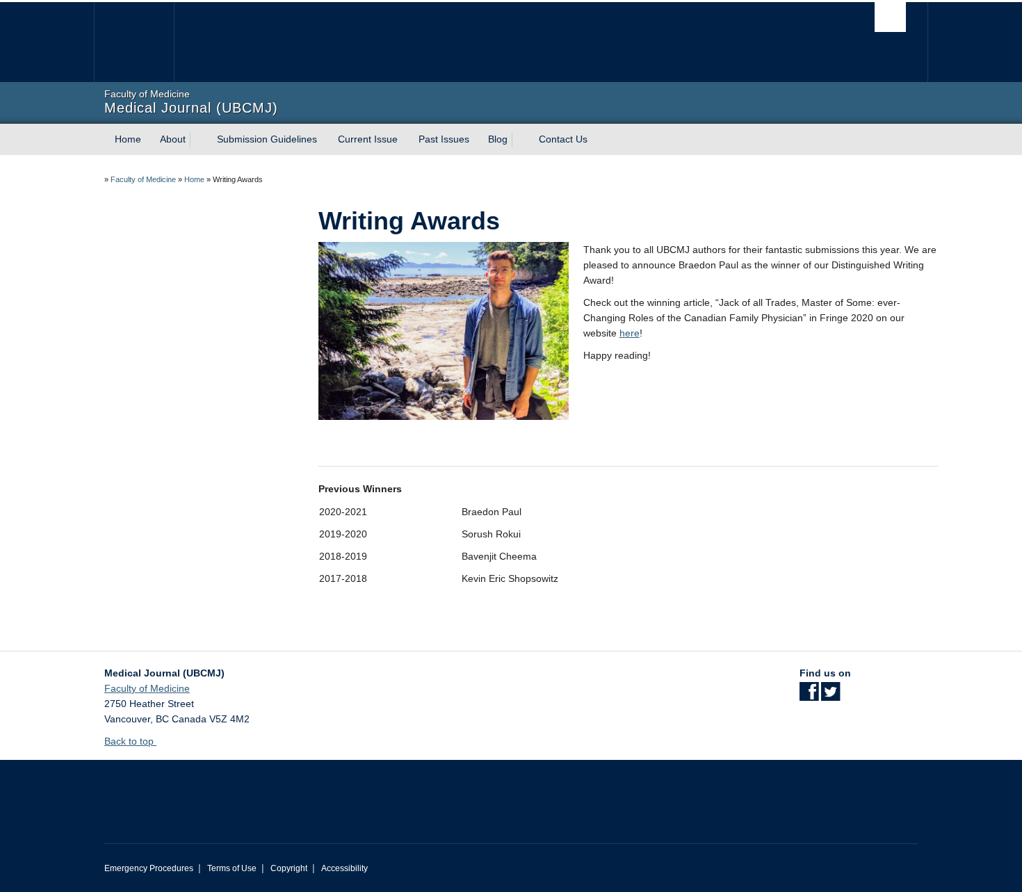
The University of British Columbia (134, 42)
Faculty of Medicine (143, 179)
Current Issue (368, 139)
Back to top (130, 741)
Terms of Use (232, 868)
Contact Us (563, 139)
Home (128, 139)
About (173, 139)
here (629, 333)
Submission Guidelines (267, 139)
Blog (498, 139)
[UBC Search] (890, 17)
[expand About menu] (198, 139)
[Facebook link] (809, 696)
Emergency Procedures (148, 868)
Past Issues (444, 139)
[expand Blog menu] (520, 139)
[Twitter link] (830, 696)
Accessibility (344, 868)
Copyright (288, 868)
